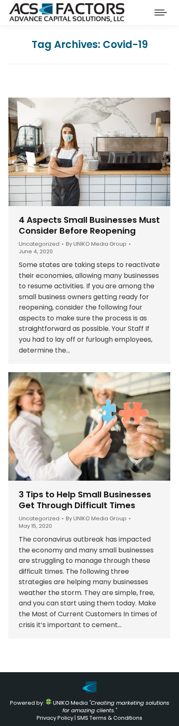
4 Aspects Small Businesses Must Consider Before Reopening (89, 225)
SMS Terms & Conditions (109, 718)
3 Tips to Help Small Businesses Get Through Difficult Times (85, 500)
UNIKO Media (70, 703)
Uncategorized (39, 244)
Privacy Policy (55, 718)
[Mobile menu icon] (161, 12)
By (96, 244)
